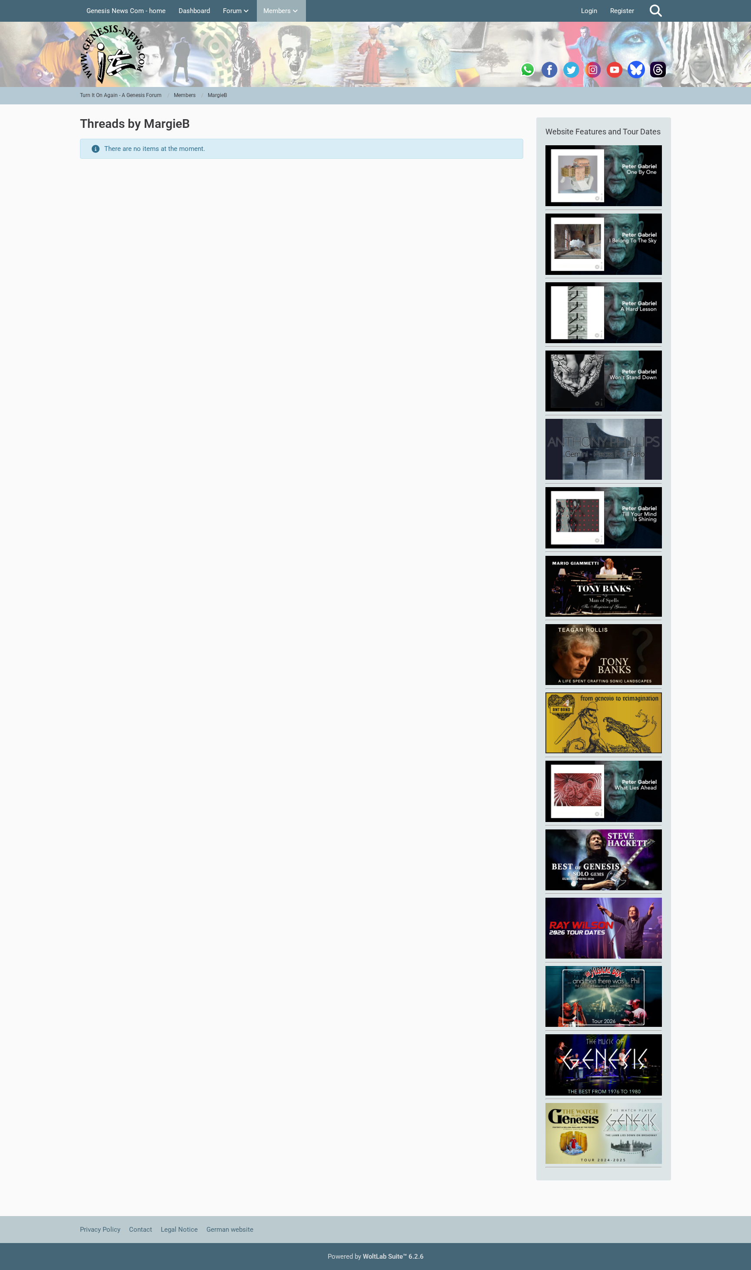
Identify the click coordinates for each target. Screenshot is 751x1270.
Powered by (376, 1256)
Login (589, 11)
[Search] (656, 11)
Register (622, 11)
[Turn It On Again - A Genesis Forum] (375, 54)
